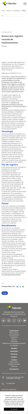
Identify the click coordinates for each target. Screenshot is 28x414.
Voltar (4, 293)
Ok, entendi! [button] (14, 409)
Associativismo (14, 335)
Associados (14, 351)
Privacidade (14, 345)
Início (3, 10)
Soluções (14, 348)
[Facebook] (20, 286)
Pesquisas (14, 341)
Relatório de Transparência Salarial (14, 343)
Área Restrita (14, 369)
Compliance (14, 337)
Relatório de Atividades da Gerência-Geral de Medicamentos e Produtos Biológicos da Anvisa (14, 105)
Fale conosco (14, 362)
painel (16, 212)
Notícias (14, 357)
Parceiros (14, 354)
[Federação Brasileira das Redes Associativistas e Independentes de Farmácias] (9, 3)
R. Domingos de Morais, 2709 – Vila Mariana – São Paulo (15, 377)
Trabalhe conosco (14, 364)
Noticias (9, 10)
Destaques (16, 10)
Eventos (14, 339)
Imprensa (14, 366)
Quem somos (14, 333)
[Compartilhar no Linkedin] (17, 286)
